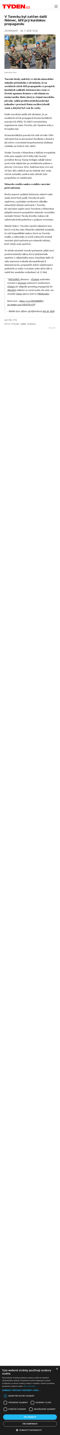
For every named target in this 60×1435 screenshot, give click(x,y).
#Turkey (11, 286)
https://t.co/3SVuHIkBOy (31, 300)
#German (21, 282)
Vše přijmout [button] (30, 1417)
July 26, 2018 (48, 311)
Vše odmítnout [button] (29, 1424)
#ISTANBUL (14, 279)
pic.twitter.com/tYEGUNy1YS (21, 304)
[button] (30, 1390)
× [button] (57, 1369)
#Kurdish (11, 290)
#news (19, 293)
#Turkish (35, 279)
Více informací (29, 1386)
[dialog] (30, 1400)
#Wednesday (43, 293)
